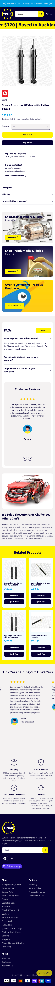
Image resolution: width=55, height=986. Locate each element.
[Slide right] (30, 459)
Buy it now (27, 143)
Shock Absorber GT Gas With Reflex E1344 (13, 584)
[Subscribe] (45, 850)
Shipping (17, 119)
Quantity (5, 126)
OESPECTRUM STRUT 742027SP (39, 636)
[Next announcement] (51, 3)
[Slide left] (25, 459)
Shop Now (12, 237)
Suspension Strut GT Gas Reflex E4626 (40, 584)
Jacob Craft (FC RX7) (39, 701)
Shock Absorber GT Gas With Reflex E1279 (13, 636)
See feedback (13, 306)
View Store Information (14, 176)
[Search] (41, 14)
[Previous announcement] (4, 3)
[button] (51, 13)
